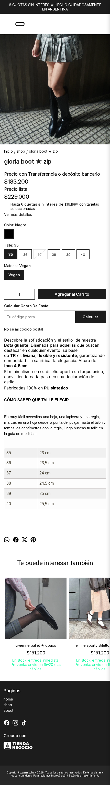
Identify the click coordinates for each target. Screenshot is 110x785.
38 (54, 254)
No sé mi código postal (23, 329)
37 (40, 254)
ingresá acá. (59, 775)
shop (8, 705)
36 (25, 254)
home (8, 699)
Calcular (90, 317)
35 (10, 254)
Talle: (11, 245)
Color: (15, 225)
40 (83, 254)
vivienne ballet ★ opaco (35, 645)
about (8, 710)
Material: (17, 265)
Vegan (14, 275)
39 (68, 254)
